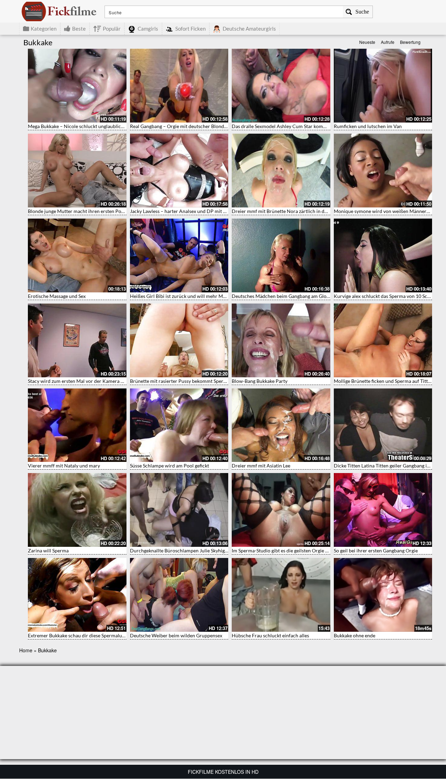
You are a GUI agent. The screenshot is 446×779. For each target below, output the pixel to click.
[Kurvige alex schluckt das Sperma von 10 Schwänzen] (383, 255)
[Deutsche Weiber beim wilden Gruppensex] (179, 595)
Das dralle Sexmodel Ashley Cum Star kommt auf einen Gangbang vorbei (309, 126)
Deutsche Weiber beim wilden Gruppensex (176, 635)
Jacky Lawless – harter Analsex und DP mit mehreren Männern (197, 211)
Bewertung (410, 42)
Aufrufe (387, 42)
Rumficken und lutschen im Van (368, 126)
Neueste (367, 42)
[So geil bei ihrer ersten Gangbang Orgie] (383, 510)
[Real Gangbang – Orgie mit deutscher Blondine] (179, 86)
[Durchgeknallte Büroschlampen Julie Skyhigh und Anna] (179, 510)
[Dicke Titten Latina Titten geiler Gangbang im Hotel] (383, 425)
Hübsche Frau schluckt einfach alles (270, 635)
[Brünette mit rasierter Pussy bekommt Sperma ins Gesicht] (179, 340)
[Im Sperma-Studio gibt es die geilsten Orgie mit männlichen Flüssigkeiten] (281, 510)
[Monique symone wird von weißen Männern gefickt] (383, 170)
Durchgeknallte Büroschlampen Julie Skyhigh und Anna (189, 550)
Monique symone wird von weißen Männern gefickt (389, 211)
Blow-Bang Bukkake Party (259, 381)
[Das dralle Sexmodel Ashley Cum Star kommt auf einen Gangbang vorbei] (281, 86)
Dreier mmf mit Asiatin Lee (261, 466)
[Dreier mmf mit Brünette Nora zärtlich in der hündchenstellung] (281, 170)
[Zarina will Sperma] (77, 510)
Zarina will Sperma (48, 550)
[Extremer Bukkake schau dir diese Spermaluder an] (77, 595)
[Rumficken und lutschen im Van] (383, 86)
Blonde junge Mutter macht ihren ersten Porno (78, 211)
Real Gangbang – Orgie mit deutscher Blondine (180, 126)
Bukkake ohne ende (354, 635)
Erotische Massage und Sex (57, 296)
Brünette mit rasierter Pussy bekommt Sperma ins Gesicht (192, 381)
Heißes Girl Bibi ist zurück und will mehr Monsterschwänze (194, 296)
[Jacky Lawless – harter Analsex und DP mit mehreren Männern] (179, 170)
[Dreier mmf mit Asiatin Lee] (281, 425)
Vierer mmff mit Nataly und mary (64, 466)
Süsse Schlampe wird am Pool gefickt (169, 466)
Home (25, 650)
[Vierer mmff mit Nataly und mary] (77, 425)
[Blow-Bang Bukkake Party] (281, 340)
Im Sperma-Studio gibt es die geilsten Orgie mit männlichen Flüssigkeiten (310, 550)
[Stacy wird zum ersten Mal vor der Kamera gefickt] (77, 340)
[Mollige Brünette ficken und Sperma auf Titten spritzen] (383, 340)
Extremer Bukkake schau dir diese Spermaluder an (82, 635)
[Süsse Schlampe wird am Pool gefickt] (179, 425)
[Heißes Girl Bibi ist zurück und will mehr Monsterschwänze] (179, 255)
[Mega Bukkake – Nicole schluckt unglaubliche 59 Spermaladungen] (77, 86)
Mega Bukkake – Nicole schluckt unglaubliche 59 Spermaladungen (99, 126)
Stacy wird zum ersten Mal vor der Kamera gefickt (81, 381)
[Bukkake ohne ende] (383, 595)
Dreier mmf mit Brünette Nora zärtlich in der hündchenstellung (300, 211)
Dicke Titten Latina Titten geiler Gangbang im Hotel (389, 466)
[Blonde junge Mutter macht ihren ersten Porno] (77, 170)
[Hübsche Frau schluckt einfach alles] (281, 595)
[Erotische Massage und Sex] (77, 255)
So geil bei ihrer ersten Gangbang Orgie (376, 550)
